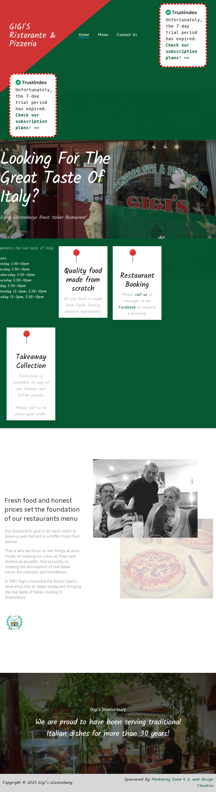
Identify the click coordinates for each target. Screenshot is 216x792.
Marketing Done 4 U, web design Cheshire (182, 782)
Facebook (127, 307)
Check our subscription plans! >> (181, 51)
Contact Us (127, 35)
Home (84, 35)
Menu (103, 35)
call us (141, 294)
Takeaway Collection (31, 361)
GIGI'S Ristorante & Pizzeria (32, 36)
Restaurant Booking (137, 280)
